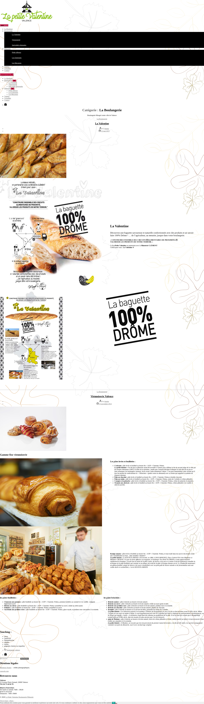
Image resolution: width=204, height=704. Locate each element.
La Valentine (12, 83)
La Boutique (8, 29)
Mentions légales (5, 668)
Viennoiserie (12, 84)
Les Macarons (13, 94)
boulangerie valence (13, 650)
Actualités (7, 69)
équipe (106, 129)
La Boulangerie (102, 119)
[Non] (116, 703)
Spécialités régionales (15, 86)
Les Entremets (13, 92)
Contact (6, 70)
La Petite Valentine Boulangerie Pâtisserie (19, 697)
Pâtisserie (7, 49)
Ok (114, 703)
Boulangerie (8, 31)
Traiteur (6, 67)
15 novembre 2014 (105, 404)
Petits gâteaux (13, 91)
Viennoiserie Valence (102, 396)
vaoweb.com (4, 671)
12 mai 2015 (105, 131)
